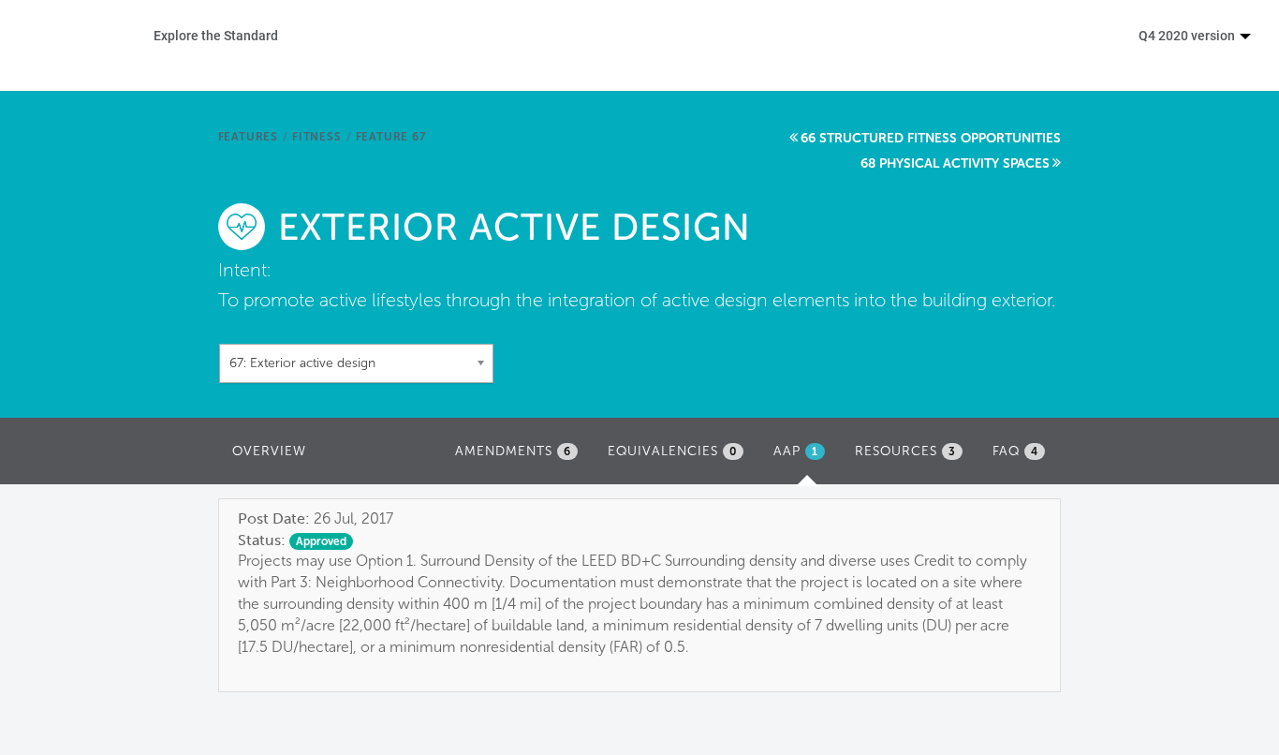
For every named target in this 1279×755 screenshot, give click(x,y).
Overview (269, 451)
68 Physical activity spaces (955, 163)
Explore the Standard (216, 35)
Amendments (513, 451)
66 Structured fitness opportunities (931, 138)
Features (248, 136)
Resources (905, 451)
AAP (803, 456)
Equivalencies (672, 451)
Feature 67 (391, 136)
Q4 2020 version (1188, 35)
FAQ (1015, 451)
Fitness (317, 136)
